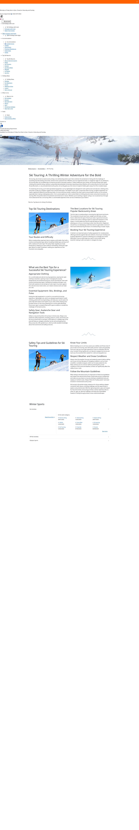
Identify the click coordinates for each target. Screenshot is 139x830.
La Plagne (7, 71)
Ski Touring (62, 427)
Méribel (7, 69)
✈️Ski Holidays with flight (9, 33)
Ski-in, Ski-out (8, 90)
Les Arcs (7, 73)
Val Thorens (8, 64)
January (7, 100)
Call (1, 135)
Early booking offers (10, 118)
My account (7, 21)
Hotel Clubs (8, 51)
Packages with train (10, 29)
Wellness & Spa (9, 86)
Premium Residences (10, 49)
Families (7, 81)
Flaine (6, 62)
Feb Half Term (8, 101)
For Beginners (8, 83)
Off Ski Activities (34, 436)
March (6, 103)
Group (6, 84)
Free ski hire (8, 117)
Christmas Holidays (10, 107)
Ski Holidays (8, 98)
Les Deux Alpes (9, 68)
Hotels (6, 52)
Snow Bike (79, 422)
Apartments (8, 47)
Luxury (6, 88)
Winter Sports (32, 169)
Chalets (7, 45)
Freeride (78, 427)
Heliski (61, 422)
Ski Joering (97, 422)
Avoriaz (7, 66)
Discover (85, 1)
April (6, 105)
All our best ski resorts (11, 61)
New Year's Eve (9, 108)
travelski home (10, 44)
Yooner (96, 427)
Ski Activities (41, 169)
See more (104, 431)
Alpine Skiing (97, 418)
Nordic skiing (63, 418)
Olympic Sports (34, 440)
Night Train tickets (10, 31)
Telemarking (79, 418)
